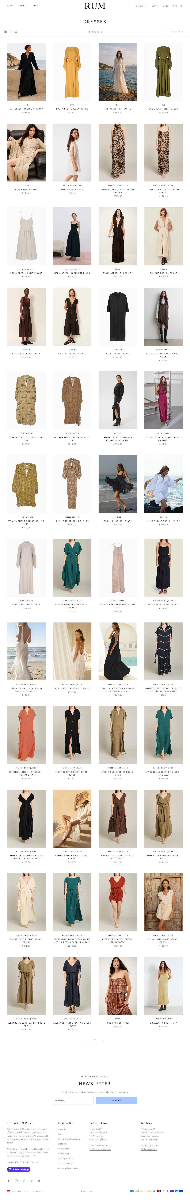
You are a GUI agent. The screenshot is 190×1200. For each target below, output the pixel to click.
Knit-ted (118, 350)
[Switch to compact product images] (16, 32)
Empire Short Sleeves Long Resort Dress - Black (26, 857)
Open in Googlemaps (98, 1139)
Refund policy (63, 1153)
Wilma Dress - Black (118, 353)
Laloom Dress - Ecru (72, 189)
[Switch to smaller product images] (11, 32)
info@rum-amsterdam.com (100, 1149)
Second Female (163, 350)
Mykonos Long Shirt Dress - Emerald (164, 773)
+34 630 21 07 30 (149, 1145)
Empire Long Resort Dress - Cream (26, 941)
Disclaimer (62, 1143)
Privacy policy (63, 1148)
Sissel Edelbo (26, 433)
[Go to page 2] (103, 1039)
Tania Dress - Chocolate (118, 273)
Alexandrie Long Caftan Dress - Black (72, 1024)
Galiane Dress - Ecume (163, 273)
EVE (26, 105)
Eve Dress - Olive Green (163, 109)
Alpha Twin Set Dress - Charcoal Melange (118, 439)
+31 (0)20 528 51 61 (99, 1145)
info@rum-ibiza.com (149, 1149)
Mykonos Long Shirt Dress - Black (72, 773)
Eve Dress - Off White (117, 109)
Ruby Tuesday (26, 601)
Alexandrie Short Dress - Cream (163, 941)
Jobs (60, 1133)
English (140, 6)
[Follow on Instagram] (16, 1180)
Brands (22, 5)
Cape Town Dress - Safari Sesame (163, 191)
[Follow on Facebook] (8, 1180)
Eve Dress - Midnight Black (26, 109)
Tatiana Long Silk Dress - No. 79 (72, 439)
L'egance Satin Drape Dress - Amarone (163, 439)
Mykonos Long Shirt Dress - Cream (72, 857)
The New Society (26, 269)
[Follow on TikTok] (31, 1180)
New (9, 5)
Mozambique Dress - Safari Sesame (118, 191)
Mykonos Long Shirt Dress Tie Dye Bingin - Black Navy (163, 690)
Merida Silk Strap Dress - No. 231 (118, 606)
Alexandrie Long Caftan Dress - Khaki (26, 1024)
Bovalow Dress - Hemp (163, 1023)
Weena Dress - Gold (26, 189)
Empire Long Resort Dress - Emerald (72, 606)
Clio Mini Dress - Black (118, 521)
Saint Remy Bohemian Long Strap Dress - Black (118, 690)
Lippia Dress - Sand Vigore (26, 273)
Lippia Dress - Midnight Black (72, 273)
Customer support (65, 1163)
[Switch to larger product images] (5, 32)
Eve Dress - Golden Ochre (72, 109)
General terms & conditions (69, 1138)
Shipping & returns (66, 1158)
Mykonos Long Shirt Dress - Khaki (118, 773)
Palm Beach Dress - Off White (72, 688)
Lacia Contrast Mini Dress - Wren (163, 355)
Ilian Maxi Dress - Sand (26, 604)
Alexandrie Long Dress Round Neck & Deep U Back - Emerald (72, 941)
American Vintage (72, 185)
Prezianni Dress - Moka (26, 353)
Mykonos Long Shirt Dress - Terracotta (26, 773)
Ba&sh (26, 185)
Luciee (118, 517)
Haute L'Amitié (163, 433)
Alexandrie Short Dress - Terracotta (117, 941)
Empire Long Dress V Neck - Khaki (163, 857)
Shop (36, 5)
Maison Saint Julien (118, 185)
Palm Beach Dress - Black (163, 604)
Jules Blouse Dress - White (163, 521)
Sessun (163, 269)
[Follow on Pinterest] (24, 1180)
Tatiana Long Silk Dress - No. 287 (26, 439)
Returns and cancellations (68, 1168)
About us (62, 1129)
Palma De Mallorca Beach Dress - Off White (26, 690)
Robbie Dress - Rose (118, 1023)
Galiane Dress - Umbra (72, 353)
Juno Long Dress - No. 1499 (72, 521)
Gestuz (117, 433)
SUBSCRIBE (116, 1100)
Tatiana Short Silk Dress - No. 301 (26, 522)
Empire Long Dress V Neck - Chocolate (117, 857)
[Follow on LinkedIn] (39, 1180)
